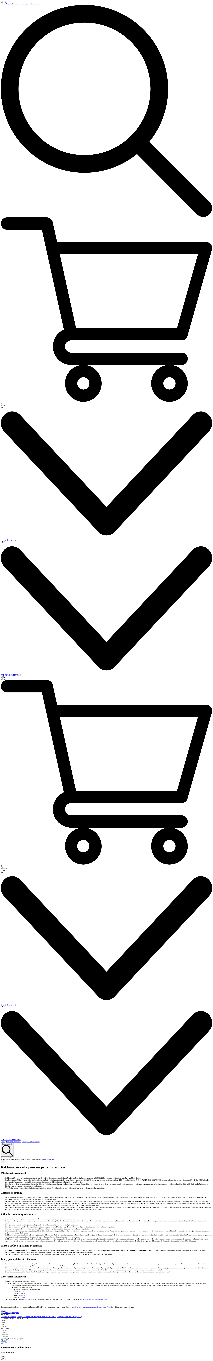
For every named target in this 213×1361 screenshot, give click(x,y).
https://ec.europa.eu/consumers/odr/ (95, 1299)
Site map (4, 1341)
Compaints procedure (64, 1317)
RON (19, 675)
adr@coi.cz (23, 1295)
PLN (15, 675)
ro (11, 540)
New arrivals (16, 4)
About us (30, 4)
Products (9, 4)
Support (38, 1317)
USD (11, 675)
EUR (7, 675)
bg (13, 540)
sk (7, 540)
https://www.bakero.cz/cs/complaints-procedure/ (91, 1307)
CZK (3, 675)
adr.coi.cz (21, 1297)
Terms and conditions (48, 1317)
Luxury (24, 4)
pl (5, 540)
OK (3, 1162)
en (3, 540)
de (9, 540)
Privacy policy (77, 1317)
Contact (36, 4)
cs (1, 540)
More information (48, 1159)
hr (15, 540)
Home (3, 4)
